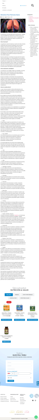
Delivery (4, 5)
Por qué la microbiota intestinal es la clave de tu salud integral (34, 45)
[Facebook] (33, 400)
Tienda (3, 1)
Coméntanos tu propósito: (12, 375)
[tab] (9, 294)
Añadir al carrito (6, 341)
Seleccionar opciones (6, 319)
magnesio (16, 215)
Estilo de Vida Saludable (34, 17)
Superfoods (31, 21)
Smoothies (31, 20)
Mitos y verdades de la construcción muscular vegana (34, 28)
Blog (3, 3)
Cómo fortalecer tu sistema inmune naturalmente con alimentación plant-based (34, 54)
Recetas (30, 19)
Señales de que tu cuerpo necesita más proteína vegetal (34, 48)
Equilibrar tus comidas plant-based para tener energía (34, 36)
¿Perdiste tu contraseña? (7, 10)
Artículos (3, 17)
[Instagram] (35, 400)
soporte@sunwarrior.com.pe (19, 414)
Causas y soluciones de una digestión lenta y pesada (34, 32)
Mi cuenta (4, 7)
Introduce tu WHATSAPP (12, 371)
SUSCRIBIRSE (10, 380)
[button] (36, 417)
